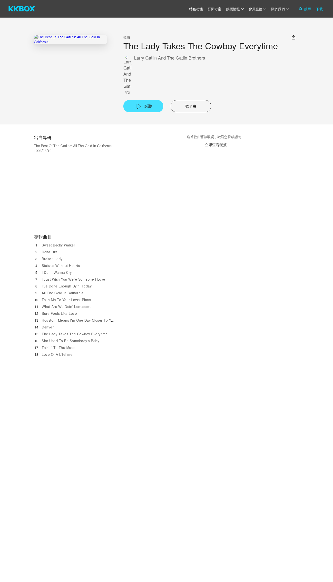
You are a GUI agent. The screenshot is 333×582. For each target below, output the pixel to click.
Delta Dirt (49, 251)
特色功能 (196, 8)
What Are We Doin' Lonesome (66, 306)
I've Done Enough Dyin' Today (67, 286)
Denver (48, 327)
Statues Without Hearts (61, 265)
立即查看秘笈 (216, 144)
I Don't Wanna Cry (57, 272)
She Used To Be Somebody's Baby (70, 340)
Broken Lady (52, 258)
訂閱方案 (214, 8)
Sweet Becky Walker (58, 245)
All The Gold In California (62, 292)
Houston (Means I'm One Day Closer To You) (79, 320)
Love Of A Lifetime (57, 354)
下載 (319, 8)
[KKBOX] (21, 9)
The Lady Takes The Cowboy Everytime (75, 333)
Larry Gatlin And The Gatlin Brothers (169, 58)
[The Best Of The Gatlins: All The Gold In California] (70, 39)
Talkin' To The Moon (59, 347)
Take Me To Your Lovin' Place (66, 299)
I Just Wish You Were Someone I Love (73, 279)
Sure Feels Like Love (59, 313)
